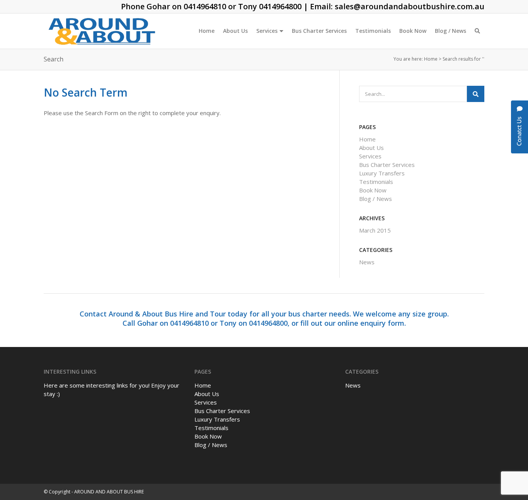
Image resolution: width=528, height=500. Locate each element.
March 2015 (375, 230)
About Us (235, 30)
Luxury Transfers (382, 173)
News (367, 262)
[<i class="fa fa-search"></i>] (477, 31)
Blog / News (450, 30)
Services (267, 30)
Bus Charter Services (319, 30)
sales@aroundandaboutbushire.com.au (409, 6)
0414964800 (280, 6)
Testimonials (373, 30)
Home (207, 30)
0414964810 (205, 6)
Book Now (412, 30)
